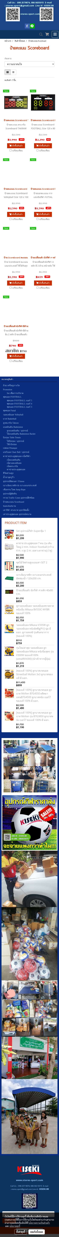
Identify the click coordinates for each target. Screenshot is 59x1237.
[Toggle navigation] (55, 34)
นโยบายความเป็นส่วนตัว (39, 1222)
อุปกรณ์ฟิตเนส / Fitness (13, 481)
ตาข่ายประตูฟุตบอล (16, 469)
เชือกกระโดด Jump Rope (14, 489)
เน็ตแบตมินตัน (13, 460)
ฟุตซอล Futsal (9, 410)
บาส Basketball (9, 419)
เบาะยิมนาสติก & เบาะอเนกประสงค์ (19, 485)
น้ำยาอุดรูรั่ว (8, 477)
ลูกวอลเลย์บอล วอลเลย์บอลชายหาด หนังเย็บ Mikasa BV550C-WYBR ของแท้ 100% (35, 609)
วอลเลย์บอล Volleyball (13, 415)
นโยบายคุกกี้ (15, 1226)
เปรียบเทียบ (17, 150)
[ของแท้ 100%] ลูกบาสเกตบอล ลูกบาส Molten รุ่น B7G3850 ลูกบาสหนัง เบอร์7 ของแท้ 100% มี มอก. (34, 716)
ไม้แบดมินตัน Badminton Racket (21, 434)
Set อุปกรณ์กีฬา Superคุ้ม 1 (31, 531)
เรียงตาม (9, 58)
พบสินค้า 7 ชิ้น (10, 80)
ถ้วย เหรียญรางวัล (11, 385)
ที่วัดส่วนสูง (8, 473)
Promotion (7, 389)
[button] (40, 34)
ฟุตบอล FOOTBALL (12, 397)
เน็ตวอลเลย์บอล (14, 463)
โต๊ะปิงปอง (12, 444)
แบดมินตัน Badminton (13, 427)
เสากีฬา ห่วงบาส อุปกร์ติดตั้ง (16, 510)
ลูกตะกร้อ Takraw (11, 423)
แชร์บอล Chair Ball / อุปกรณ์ (16, 452)
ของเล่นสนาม (9, 506)
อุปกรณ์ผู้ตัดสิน (10, 494)
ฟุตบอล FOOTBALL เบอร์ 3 (19, 407)
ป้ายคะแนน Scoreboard (13, 502)
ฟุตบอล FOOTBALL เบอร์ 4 (19, 404)
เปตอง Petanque (10, 448)
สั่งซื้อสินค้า (17, 145)
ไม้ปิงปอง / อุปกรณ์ (15, 441)
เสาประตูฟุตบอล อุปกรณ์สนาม (17, 514)
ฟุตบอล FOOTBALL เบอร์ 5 (19, 400)
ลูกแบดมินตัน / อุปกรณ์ (17, 431)
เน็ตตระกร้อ (12, 466)
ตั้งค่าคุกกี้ (20, 1231)
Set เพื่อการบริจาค (15, 393)
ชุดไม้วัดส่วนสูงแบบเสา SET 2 (31, 562)
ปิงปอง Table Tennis (12, 437)
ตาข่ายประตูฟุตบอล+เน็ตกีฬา (16, 456)
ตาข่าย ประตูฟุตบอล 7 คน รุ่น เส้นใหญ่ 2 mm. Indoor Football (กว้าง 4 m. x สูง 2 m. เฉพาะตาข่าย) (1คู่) (35, 547)
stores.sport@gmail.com (21, 1189)
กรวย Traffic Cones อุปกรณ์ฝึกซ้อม (18, 498)
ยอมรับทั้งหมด (36, 1231)
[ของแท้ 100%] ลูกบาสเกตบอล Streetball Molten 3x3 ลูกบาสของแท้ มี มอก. (34, 674)
